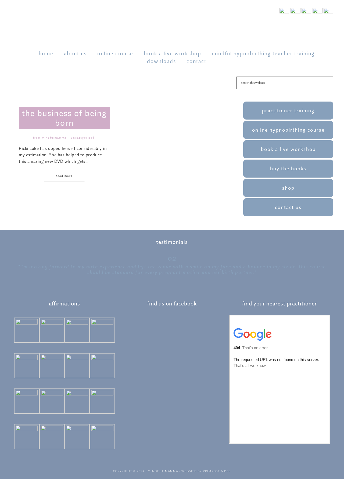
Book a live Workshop (288, 149)
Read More (64, 176)
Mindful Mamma (163, 471)
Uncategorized (83, 137)
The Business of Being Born (64, 118)
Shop (288, 188)
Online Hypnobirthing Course (288, 130)
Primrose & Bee (217, 471)
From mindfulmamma (49, 137)
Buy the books (288, 168)
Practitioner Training (288, 110)
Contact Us (288, 207)
